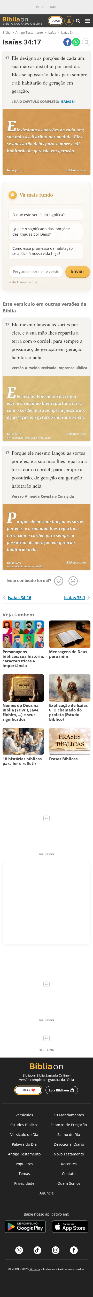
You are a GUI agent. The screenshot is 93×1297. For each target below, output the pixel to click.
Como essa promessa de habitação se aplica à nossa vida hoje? (42, 251)
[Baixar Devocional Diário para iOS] (70, 1227)
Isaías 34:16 (19, 597)
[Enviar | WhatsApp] (76, 42)
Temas (24, 1173)
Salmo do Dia (68, 1134)
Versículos (24, 1115)
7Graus (34, 1269)
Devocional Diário (69, 1144)
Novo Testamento (69, 1154)
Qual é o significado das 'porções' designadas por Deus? (41, 231)
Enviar (77, 271)
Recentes (69, 1163)
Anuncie (47, 1193)
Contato (68, 1173)
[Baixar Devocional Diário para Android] (25, 1227)
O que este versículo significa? (38, 214)
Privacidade (24, 1183)
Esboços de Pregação (69, 1124)
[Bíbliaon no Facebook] (74, 1250)
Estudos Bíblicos (24, 1124)
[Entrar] (69, 20)
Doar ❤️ (28, 1090)
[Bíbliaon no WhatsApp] (19, 1250)
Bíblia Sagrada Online (23, 23)
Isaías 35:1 (74, 597)
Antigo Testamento (24, 1154)
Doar (55, 21)
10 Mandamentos (69, 1115)
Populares (24, 1163)
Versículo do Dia (24, 1134)
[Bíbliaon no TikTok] (37, 1250)
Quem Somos (68, 1183)
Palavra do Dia (24, 1144)
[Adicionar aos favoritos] (86, 42)
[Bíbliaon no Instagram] (55, 1250)
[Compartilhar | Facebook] (67, 42)
